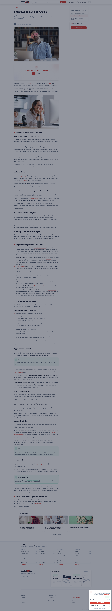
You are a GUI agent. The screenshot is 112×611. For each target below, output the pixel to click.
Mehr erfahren (106, 594)
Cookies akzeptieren (100, 602)
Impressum (96, 608)
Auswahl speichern (94, 605)
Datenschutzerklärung (102, 608)
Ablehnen (105, 605)
